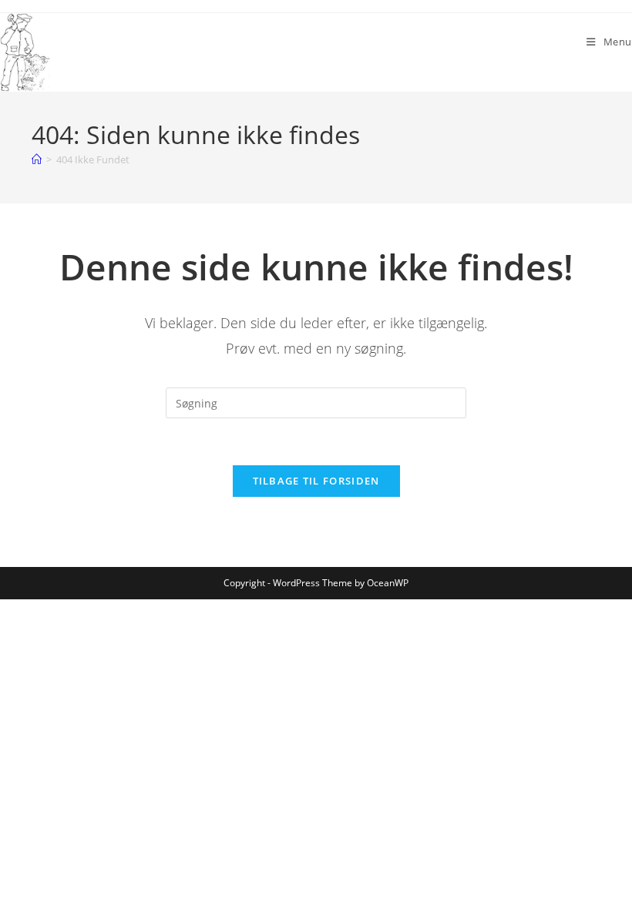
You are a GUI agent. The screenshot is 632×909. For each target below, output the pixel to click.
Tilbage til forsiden (316, 481)
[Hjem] (37, 159)
